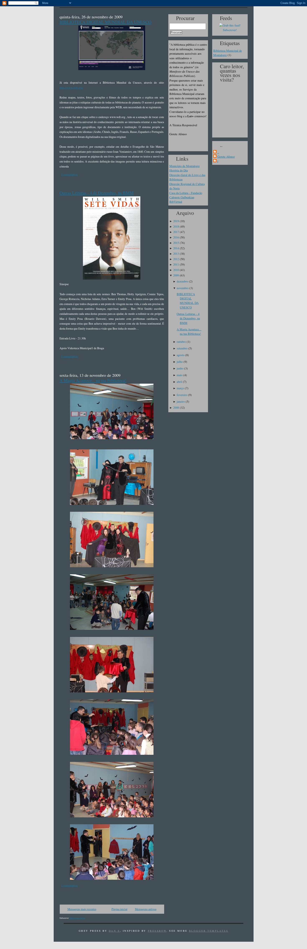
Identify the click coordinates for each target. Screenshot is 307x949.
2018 (176, 226)
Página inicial (119, 909)
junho (180, 368)
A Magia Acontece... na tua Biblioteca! (93, 380)
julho (180, 362)
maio (180, 375)
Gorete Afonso (226, 157)
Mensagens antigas (145, 909)
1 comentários (69, 885)
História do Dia (178, 170)
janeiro (181, 401)
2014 (176, 248)
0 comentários (69, 174)
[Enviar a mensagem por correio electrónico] (78, 174)
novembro (183, 288)
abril (179, 382)
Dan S (114, 930)
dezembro (182, 281)
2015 (176, 243)
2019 (176, 221)
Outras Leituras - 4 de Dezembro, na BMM (97, 193)
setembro (182, 348)
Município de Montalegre (184, 166)
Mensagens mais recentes (81, 909)
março (180, 388)
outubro (181, 342)
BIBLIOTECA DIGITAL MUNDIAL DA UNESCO (105, 22)
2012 (176, 259)
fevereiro (182, 395)
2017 (176, 232)
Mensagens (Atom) (77, 918)
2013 (176, 254)
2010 (176, 270)
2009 (176, 275)
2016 (176, 237)
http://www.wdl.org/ (71, 87)
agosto (180, 355)
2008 (176, 408)
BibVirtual (175, 202)
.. (218, 152)
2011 (176, 264)
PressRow (157, 930)
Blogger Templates (208, 930)
